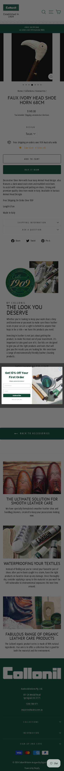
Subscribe (17, 395)
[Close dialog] (60, 368)
